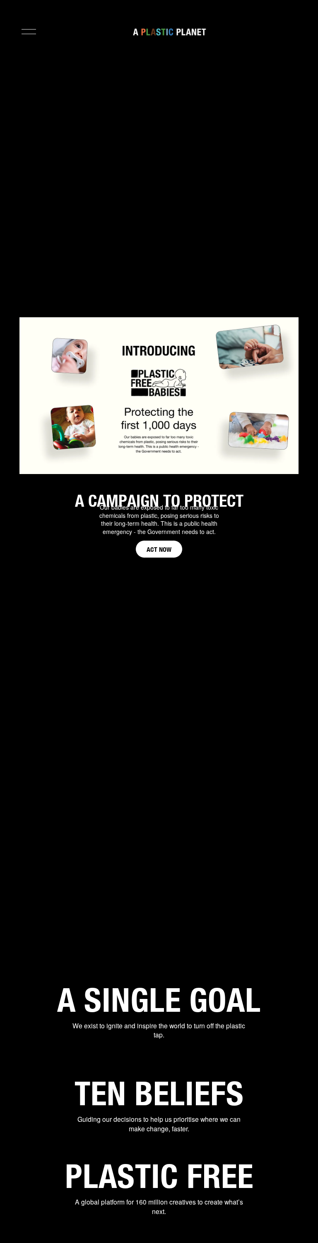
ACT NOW (159, 549)
